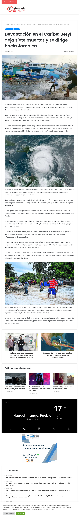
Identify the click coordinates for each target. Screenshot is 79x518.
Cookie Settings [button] (9, 513)
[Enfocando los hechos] (16, 9)
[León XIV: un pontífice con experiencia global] (63, 379)
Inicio (7, 24)
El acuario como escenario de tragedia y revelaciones (15, 388)
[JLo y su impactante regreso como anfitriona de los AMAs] (39, 379)
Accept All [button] (20, 513)
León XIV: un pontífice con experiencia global (63, 388)
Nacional (17, 29)
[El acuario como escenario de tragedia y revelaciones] (15, 379)
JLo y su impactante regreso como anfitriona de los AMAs (39, 389)
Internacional (15, 24)
